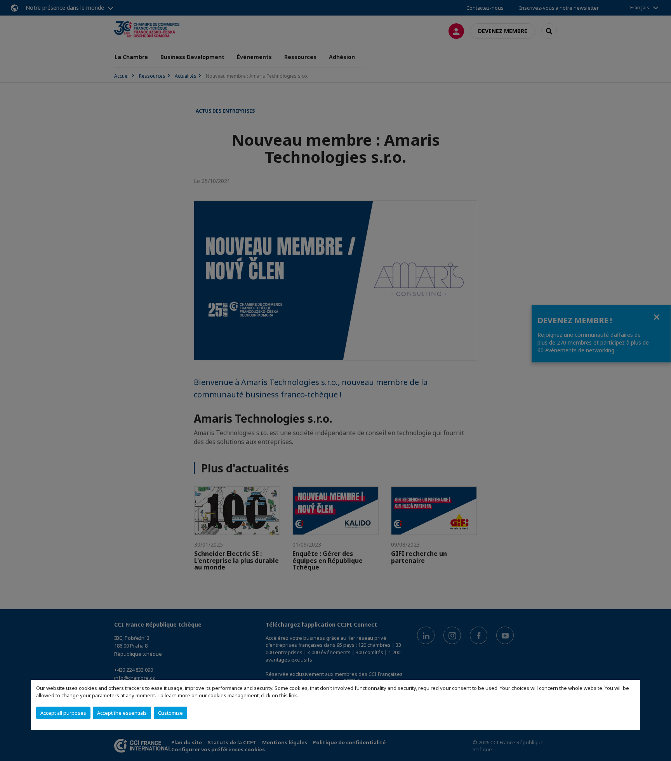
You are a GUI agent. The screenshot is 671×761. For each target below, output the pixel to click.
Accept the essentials (122, 712)
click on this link (279, 695)
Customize (170, 712)
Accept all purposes (63, 712)
